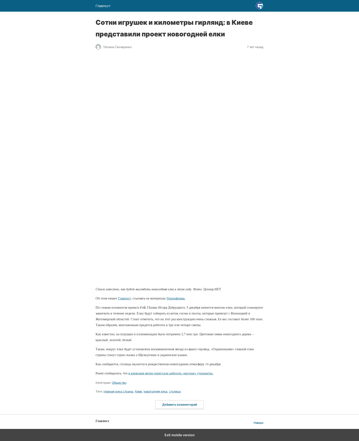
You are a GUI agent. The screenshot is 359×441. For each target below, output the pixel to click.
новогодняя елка (155, 391)
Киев (138, 391)
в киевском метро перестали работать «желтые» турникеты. (170, 373)
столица (175, 391)
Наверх (258, 422)
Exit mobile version (180, 435)
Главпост (124, 298)
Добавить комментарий (179, 404)
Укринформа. (175, 298)
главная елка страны (118, 391)
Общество (119, 382)
